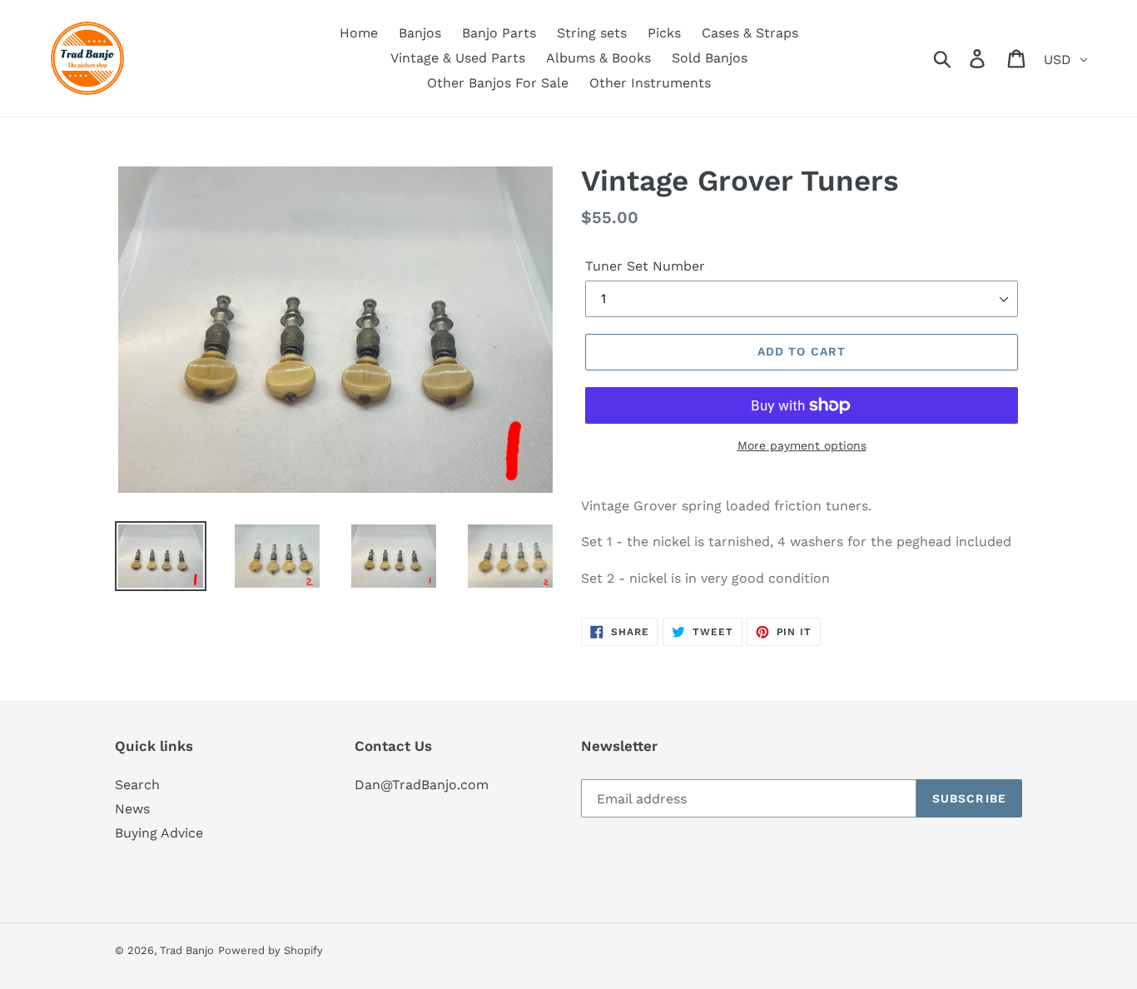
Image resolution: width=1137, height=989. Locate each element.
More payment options (801, 445)
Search (137, 785)
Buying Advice (159, 833)
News (132, 809)
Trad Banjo (187, 950)
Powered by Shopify (270, 950)
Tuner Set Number (645, 266)
